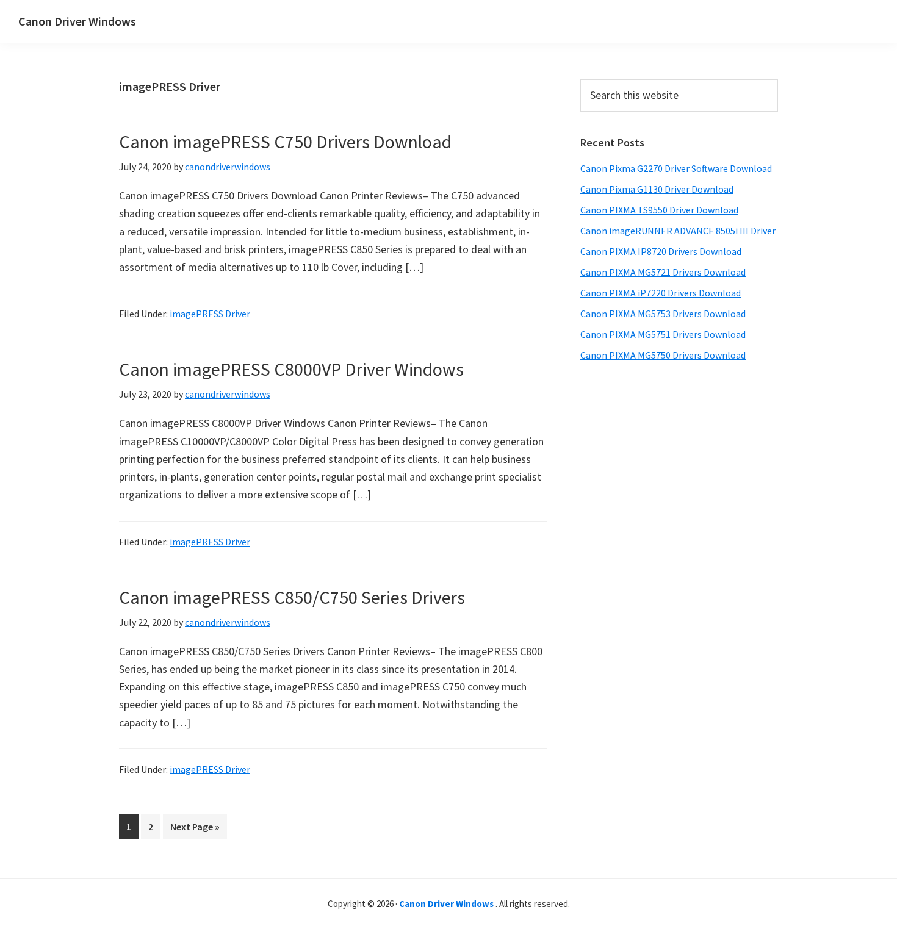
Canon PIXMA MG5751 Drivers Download (663, 334)
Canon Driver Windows (77, 21)
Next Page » (195, 829)
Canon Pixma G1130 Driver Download (656, 189)
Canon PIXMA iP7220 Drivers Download (660, 293)
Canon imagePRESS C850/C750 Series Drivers (292, 597)
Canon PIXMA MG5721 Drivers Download (663, 272)
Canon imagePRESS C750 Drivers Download (285, 141)
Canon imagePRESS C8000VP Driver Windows (291, 369)
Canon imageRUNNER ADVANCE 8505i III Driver (678, 230)
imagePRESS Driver (210, 313)
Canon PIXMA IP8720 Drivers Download (660, 251)
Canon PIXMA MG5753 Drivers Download (663, 313)
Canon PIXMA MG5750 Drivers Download (663, 355)
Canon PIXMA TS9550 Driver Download (659, 210)
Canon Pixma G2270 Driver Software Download (676, 168)
